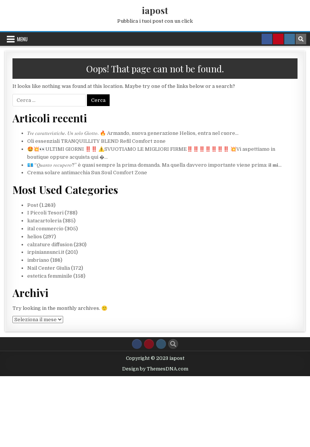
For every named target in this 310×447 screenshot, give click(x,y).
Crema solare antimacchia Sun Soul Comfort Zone (87, 172)
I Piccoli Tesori (45, 213)
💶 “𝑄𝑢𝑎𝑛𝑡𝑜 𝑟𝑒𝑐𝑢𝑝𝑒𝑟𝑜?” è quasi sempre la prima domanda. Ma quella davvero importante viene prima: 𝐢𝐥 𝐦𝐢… (154, 165)
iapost (155, 10)
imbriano (38, 260)
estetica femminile (49, 276)
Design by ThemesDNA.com (155, 369)
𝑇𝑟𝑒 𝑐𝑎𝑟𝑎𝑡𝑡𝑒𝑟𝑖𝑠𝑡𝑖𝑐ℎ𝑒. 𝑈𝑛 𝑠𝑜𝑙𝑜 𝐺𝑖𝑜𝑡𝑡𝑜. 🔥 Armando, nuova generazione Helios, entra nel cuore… (133, 133)
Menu (22, 39)
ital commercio (45, 228)
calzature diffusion (50, 244)
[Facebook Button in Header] (267, 39)
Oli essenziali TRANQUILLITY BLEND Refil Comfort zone (96, 141)
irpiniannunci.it (45, 252)
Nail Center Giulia (48, 268)
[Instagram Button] (161, 344)
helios (34, 236)
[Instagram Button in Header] (289, 39)
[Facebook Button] (137, 344)
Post (32, 205)
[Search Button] (173, 344)
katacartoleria (44, 221)
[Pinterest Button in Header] (278, 39)
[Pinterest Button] (149, 344)
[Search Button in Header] (301, 39)
